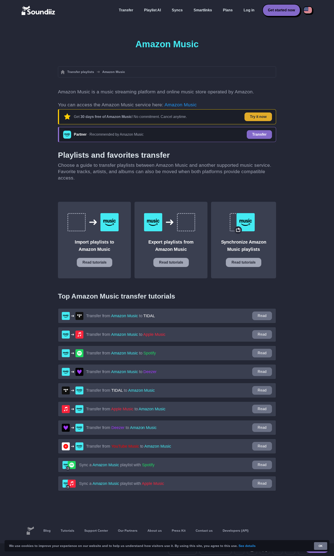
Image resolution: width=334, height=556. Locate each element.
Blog (47, 530)
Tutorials (67, 530)
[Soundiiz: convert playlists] (30, 530)
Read (262, 316)
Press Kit (179, 530)
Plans (228, 10)
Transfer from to (120, 316)
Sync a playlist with (117, 465)
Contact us (204, 530)
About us (154, 530)
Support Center (96, 530)
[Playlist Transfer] (39, 10)
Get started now (281, 10)
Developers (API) (236, 530)
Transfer (126, 10)
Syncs (177, 10)
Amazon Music (181, 104)
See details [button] (247, 546)
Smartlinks (203, 10)
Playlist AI (152, 10)
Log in (249, 10)
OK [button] (321, 546)
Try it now (258, 117)
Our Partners (127, 530)
